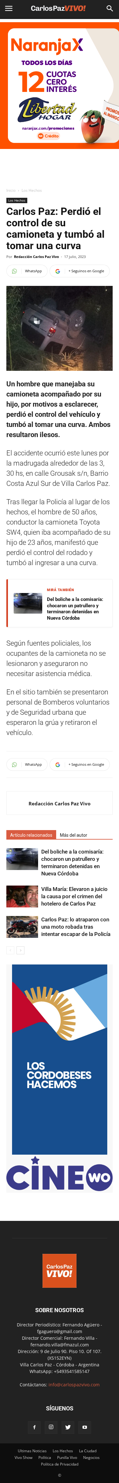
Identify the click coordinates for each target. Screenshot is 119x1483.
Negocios (91, 1457)
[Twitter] (68, 1427)
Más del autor (73, 835)
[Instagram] (51, 1427)
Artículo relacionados (31, 835)
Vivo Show (23, 1457)
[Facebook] (34, 1427)
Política (44, 1457)
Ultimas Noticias (32, 1451)
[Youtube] (84, 1427)
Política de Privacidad (59, 1464)
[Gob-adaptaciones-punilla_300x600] (59, 1153)
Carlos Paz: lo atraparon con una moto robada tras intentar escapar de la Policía (75, 926)
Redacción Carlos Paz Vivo (36, 256)
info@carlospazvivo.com (74, 1385)
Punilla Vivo (67, 1457)
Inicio (11, 190)
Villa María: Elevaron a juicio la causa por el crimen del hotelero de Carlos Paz (74, 896)
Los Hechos (32, 190)
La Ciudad (87, 1451)
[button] (110, 8)
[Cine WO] (59, 1189)
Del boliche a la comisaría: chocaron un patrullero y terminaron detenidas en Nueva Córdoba (75, 608)
